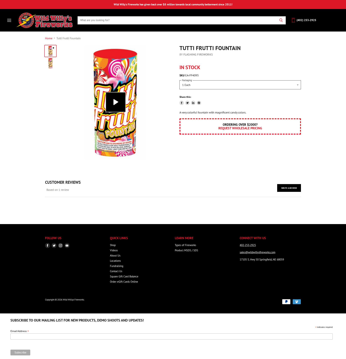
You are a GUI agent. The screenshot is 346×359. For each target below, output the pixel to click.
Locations (115, 260)
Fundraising (116, 266)
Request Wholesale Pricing (240, 128)
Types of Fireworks (185, 245)
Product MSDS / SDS (186, 250)
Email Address (19, 331)
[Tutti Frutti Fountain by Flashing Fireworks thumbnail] (50, 51)
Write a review (289, 188)
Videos (114, 250)
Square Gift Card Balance (124, 276)
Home (48, 38)
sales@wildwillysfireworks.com (257, 252)
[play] (116, 102)
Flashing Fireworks (198, 54)
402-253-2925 (248, 245)
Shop (113, 245)
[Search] (281, 20)
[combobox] (176, 20)
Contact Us (116, 271)
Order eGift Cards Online (124, 281)
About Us (115, 255)
